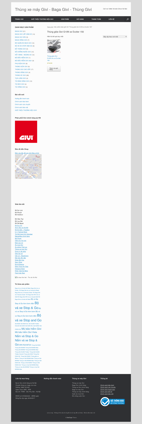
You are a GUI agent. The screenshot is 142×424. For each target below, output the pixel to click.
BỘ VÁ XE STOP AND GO (23, 46)
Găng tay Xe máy (20, 240)
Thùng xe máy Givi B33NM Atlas (30, 365)
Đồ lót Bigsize (19, 264)
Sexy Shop (18, 262)
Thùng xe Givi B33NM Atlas (26, 358)
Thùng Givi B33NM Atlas (31, 347)
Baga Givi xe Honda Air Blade (23, 299)
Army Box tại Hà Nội (21, 228)
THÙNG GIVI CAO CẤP (22, 69)
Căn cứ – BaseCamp (21, 256)
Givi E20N (22, 326)
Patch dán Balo (20, 273)
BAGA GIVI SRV (20, 37)
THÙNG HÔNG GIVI (21, 72)
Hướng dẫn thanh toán (22, 98)
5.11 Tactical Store (21, 232)
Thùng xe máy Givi (21, 249)
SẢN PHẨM (65, 19)
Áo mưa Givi (19, 245)
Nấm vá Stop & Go (26, 336)
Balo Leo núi (19, 243)
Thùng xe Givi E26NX (26, 362)
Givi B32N (17, 323)
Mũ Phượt (18, 238)
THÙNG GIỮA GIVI (21, 66)
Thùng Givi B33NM (20, 347)
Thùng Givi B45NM (20, 350)
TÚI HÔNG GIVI (20, 87)
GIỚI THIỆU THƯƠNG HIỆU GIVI (42, 19)
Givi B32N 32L (24, 323)
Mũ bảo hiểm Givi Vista (26, 332)
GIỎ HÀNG (80, 19)
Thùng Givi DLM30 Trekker (22, 352)
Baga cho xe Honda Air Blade (23, 288)
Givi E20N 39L (29, 326)
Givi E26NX (36, 326)
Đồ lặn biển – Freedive (22, 230)
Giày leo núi (19, 253)
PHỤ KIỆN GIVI (20, 63)
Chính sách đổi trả (106, 392)
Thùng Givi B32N (36, 345)
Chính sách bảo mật (21, 107)
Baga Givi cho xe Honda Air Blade (30, 290)
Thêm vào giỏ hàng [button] (53, 68)
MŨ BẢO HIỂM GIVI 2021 (23, 61)
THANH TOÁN (96, 19)
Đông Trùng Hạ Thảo (21, 266)
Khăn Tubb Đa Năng (21, 271)
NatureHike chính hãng (22, 236)
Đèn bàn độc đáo (20, 258)
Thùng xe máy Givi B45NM (22, 367)
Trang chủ (50, 27)
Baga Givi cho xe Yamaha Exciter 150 (25, 292)
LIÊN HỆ (111, 19)
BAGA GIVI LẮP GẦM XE (23, 34)
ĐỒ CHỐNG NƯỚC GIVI (23, 52)
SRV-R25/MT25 (25, 345)
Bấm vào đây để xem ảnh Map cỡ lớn (27, 153)
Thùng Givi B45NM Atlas (31, 350)
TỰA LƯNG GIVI (20, 78)
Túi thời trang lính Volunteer (24, 234)
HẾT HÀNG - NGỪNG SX (23, 55)
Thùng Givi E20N (28, 354)
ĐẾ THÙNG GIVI (20, 49)
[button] (127, 19)
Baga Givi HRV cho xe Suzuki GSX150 (30, 297)
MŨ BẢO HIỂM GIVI (21, 58)
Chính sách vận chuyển (22, 104)
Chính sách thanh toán (107, 389)
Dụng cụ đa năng (20, 251)
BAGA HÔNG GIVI (21, 40)
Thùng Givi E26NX (26, 356)
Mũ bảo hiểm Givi (31, 328)
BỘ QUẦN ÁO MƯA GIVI (23, 43)
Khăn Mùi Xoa (19, 260)
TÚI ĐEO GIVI (19, 84)
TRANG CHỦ (19, 19)
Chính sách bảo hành (22, 101)
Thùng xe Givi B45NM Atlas (26, 360)
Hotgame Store (20, 269)
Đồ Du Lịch (18, 225)
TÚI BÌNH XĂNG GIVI (22, 81)
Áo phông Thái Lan (21, 247)
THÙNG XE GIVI (20, 75)
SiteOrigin (69, 417)
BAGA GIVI (19, 31)
